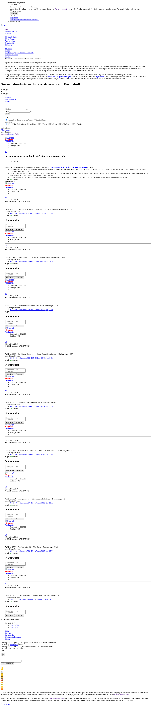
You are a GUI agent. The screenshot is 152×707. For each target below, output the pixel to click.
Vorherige (4, 134)
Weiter (17, 134)
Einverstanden (6, 704)
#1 (6, 152)
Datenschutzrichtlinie (121, 695)
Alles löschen (5, 130)
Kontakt (8, 633)
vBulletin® (14, 645)
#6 (6, 390)
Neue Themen (10, 39)
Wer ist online (10, 41)
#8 (6, 487)
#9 (6, 535)
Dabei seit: (13, 144)
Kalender (8, 45)
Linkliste (8, 33)
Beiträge (8, 97)
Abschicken (10, 229)
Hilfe (7, 631)
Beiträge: (13, 146)
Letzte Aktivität (10, 99)
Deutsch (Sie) (14, 627)
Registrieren (14, 18)
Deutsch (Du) (14, 625)
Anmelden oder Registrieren (15, 3)
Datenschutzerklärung (62, 9)
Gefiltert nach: (6, 128)
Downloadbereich (11, 31)
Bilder (7, 101)
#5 (6, 342)
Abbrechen (19, 229)
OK (3, 655)
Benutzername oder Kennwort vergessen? (24, 20)
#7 (6, 439)
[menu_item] (76, 668)
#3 (6, 245)
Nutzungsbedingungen (13, 637)
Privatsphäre (9, 635)
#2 (6, 197)
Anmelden (14, 13)
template (11, 134)
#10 (6, 583)
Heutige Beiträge (11, 37)
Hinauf (7, 639)
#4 (6, 294)
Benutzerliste (9, 43)
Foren (7, 29)
